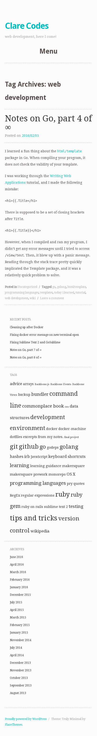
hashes (16, 456)
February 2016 (20, 579)
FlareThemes (13, 724)
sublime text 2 (56, 507)
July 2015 (16, 602)
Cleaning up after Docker (26, 327)
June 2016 (16, 557)
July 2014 (16, 647)
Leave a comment (52, 298)
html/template (77, 287)
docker (51, 429)
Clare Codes (26, 26)
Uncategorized (27, 287)
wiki (33, 298)
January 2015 (19, 632)
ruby (62, 494)
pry (70, 483)
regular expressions (37, 495)
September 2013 (21, 685)
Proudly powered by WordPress (26, 719)
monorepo (57, 474)
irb (27, 456)
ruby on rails (32, 507)
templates (46, 292)
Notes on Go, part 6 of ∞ (26, 357)
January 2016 (19, 587)
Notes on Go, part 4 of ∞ (48, 122)
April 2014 (17, 655)
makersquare (73, 466)
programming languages (22, 292)
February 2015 (20, 625)
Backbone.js (42, 384)
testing (76, 506)
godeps (53, 447)
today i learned (64, 292)
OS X (71, 474)
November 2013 (20, 670)
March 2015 (18, 617)
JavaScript (39, 457)
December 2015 (20, 594)
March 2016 (18, 572)
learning (19, 465)
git (14, 446)
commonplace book (43, 406)
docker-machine (72, 429)
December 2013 (20, 662)
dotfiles (16, 437)
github (29, 446)
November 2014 (20, 640)
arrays (28, 384)
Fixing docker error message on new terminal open (44, 334)
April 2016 (17, 564)
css (67, 406)
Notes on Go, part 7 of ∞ (26, 350)
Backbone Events (60, 384)
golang (61, 287)
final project (71, 437)
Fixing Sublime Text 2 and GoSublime (35, 342)
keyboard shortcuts (66, 456)
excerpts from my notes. (43, 437)
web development (16, 298)
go (54, 287)
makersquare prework (29, 474)
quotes (79, 483)
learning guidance (45, 466)
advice (16, 383)
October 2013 (19, 678)
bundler (39, 394)
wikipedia (40, 531)
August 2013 (18, 693)
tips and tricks (33, 518)
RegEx (15, 495)
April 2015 (17, 610)
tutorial (80, 292)
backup (24, 394)
